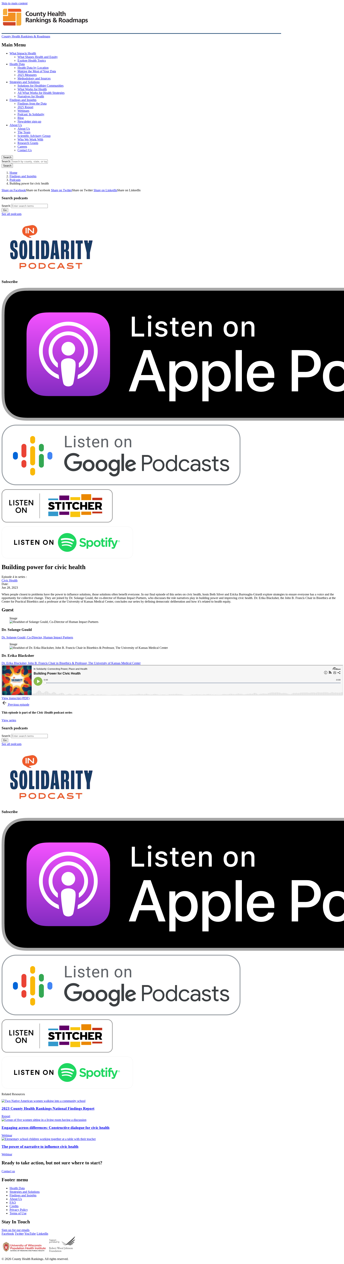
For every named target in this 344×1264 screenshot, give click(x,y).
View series (9, 720)
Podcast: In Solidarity (31, 114)
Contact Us (25, 150)
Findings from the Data (32, 103)
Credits (14, 1206)
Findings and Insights (23, 100)
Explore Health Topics (32, 60)
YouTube (30, 1233)
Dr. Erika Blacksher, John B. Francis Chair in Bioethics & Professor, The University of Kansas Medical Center (71, 663)
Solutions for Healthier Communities (41, 85)
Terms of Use (18, 1213)
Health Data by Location (33, 67)
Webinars (23, 110)
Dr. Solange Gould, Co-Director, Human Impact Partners (37, 637)
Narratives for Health (31, 96)
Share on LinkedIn (105, 190)
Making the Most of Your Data (37, 71)
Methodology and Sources (34, 78)
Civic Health (10, 580)
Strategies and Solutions (25, 82)
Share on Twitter (61, 190)
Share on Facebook (14, 190)
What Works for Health (32, 89)
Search (7, 157)
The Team (24, 132)
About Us (16, 125)
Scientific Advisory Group (34, 135)
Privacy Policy (19, 1209)
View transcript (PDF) (15, 698)
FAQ (13, 1202)
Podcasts (15, 180)
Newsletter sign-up (29, 121)
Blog (21, 118)
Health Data (17, 64)
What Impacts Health (23, 53)
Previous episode (18, 704)
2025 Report (25, 107)
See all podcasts (12, 214)
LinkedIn (42, 1233)
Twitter (19, 1233)
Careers (22, 146)
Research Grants (28, 143)
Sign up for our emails (15, 1230)
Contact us (8, 1171)
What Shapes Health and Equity (38, 57)
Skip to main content (14, 3)
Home (13, 172)
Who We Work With (30, 139)
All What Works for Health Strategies (41, 92)
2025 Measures (27, 75)
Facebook (8, 1233)
